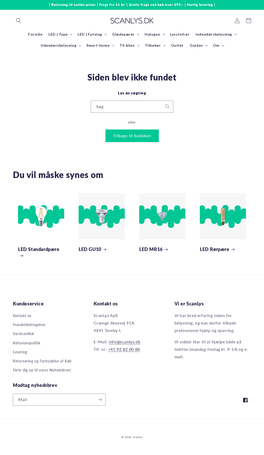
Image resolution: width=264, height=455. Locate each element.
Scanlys (138, 436)
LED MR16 (151, 249)
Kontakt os (22, 315)
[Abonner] (99, 400)
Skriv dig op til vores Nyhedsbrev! (42, 370)
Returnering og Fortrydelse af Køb (42, 361)
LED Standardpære (39, 249)
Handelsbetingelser (29, 324)
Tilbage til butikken (132, 135)
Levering (20, 352)
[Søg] (167, 106)
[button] (18, 20)
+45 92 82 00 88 (124, 349)
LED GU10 (90, 249)
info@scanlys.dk (124, 341)
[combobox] (132, 106)
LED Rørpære (214, 249)
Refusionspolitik (26, 343)
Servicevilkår (24, 333)
